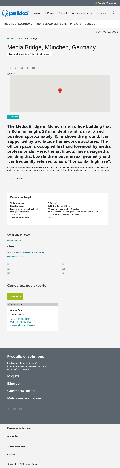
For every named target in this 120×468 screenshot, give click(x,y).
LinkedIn (16, 68)
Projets (75, 24)
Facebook (10, 68)
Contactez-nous (107, 32)
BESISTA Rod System (18, 369)
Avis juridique (13, 436)
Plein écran (13, 117)
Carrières (103, 13)
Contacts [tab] (15, 296)
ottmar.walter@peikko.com (22, 325)
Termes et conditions (17, 447)
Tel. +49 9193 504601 (20, 319)
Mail (33, 68)
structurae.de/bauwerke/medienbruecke (25, 252)
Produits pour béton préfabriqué (22, 363)
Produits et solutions (17, 24)
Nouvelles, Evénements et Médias (76, 13)
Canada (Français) (107, 3)
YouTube (14, 407)
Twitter (21, 68)
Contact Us (20, 407)
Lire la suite (17, 178)
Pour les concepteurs (51, 24)
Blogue (90, 24)
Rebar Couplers (14, 240)
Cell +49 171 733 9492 (20, 322)
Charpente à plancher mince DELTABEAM (27, 366)
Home (10, 38)
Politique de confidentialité (19, 428)
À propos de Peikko (44, 13)
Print (27, 68)
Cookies (11, 454)
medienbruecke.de (16, 257)
